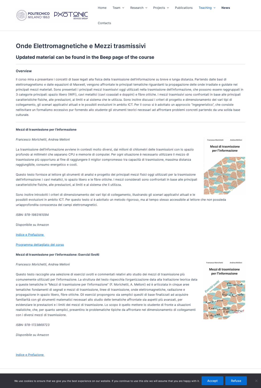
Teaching (205, 8)
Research (136, 8)
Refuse (236, 381)
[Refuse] (256, 381)
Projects (159, 8)
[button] (122, 7)
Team (116, 8)
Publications (184, 8)
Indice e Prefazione (30, 235)
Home (102, 8)
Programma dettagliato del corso (40, 244)
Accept (212, 381)
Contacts (104, 23)
